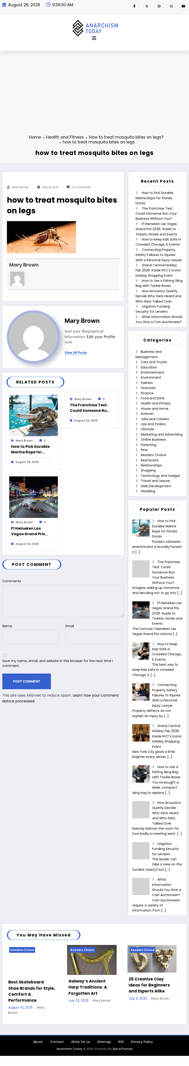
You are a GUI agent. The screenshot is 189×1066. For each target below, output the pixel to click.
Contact (57, 1029)
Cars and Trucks (154, 362)
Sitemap (104, 1029)
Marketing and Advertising (162, 434)
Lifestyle (147, 429)
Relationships (151, 465)
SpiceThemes (123, 1037)
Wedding (148, 491)
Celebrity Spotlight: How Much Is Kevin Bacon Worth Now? (152, 985)
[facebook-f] (134, 6)
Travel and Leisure (155, 480)
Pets (144, 450)
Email (69, 626)
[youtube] (183, 6)
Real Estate (150, 460)
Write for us (80, 1029)
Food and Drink (153, 398)
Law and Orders (153, 424)
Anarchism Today (69, 1037)
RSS (121, 1029)
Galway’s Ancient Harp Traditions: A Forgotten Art (31, 987)
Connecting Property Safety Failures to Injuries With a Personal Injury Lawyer (159, 254)
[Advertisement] (94, 85)
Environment (151, 377)
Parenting (148, 444)
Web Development (156, 486)
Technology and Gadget (160, 475)
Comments (11, 581)
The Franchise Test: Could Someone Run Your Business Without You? (89, 407)
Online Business (153, 439)
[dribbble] (159, 6)
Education (149, 367)
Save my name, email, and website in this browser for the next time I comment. (57, 663)
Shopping (148, 470)
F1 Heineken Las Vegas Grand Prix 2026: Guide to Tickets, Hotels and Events (30, 531)
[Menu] (94, 38)
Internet (147, 413)
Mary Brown (20, 187)
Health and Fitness (155, 403)
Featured (148, 388)
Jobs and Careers (155, 419)
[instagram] (171, 6)
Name (7, 626)
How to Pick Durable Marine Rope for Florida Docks (30, 449)
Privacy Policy (142, 1029)
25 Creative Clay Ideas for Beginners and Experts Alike (92, 985)
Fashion (147, 382)
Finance (147, 393)
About (38, 1029)
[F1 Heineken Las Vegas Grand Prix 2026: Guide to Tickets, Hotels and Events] (33, 497)
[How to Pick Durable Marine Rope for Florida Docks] (33, 415)
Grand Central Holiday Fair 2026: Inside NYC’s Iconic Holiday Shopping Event (158, 270)
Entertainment (152, 372)
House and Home (154, 408)
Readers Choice (153, 455)
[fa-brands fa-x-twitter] (147, 6)
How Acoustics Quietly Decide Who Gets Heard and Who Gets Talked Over (158, 296)
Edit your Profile (101, 337)
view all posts (76, 352)
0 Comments (81, 187)
